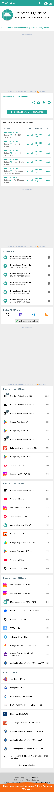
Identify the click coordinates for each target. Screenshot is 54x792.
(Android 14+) (12, 168)
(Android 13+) (12, 160)
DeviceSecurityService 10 (20, 300)
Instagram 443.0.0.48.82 (20, 593)
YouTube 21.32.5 (17, 465)
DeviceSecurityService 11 (20, 282)
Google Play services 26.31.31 (22, 542)
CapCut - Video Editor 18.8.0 (22, 396)
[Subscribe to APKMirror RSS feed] (46, 316)
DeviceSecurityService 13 (20, 265)
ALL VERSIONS (22, 96)
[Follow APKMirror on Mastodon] (20, 316)
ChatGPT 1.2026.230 (18, 619)
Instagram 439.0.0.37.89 (20, 474)
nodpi (47, 135)
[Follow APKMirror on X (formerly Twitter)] (7, 316)
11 (11, 144)
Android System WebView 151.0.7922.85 (26, 740)
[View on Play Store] (38, 103)
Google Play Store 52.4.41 (20, 422)
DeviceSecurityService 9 (20, 291)
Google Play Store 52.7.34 (20, 431)
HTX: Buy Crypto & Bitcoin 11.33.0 (24, 696)
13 (11, 162)
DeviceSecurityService (40, 28)
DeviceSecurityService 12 (20, 274)
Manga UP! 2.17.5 (17, 688)
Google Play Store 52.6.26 (20, 457)
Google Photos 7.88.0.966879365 (23, 645)
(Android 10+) (12, 133)
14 (11, 171)
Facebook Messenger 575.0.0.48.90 (24, 611)
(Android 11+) (12, 142)
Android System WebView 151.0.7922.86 (26, 749)
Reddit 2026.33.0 (17, 534)
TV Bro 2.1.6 (15, 628)
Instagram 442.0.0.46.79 (20, 508)
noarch (30, 135)
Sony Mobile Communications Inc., (34, 17)
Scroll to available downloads (28, 112)
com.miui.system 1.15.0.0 (20, 525)
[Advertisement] (27, 63)
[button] (33, 103)
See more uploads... (27, 765)
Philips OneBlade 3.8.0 (19, 714)
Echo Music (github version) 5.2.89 (24, 448)
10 (11, 135)
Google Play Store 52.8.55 (20, 551)
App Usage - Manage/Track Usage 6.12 (26, 722)
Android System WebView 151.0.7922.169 (27, 663)
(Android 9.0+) (12, 177)
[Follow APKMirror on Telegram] (33, 316)
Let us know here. (32, 778)
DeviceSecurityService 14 (20, 256)
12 (11, 153)
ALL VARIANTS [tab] (8, 96)
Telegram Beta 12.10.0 (19, 637)
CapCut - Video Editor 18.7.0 (22, 439)
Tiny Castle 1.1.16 (17, 679)
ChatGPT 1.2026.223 (18, 568)
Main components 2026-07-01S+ (24, 602)
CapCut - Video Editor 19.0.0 (22, 413)
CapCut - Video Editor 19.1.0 (22, 405)
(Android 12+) (12, 151)
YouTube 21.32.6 (17, 560)
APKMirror (10, 3)
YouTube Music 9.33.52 (19, 516)
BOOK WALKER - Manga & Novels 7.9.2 (26, 705)
